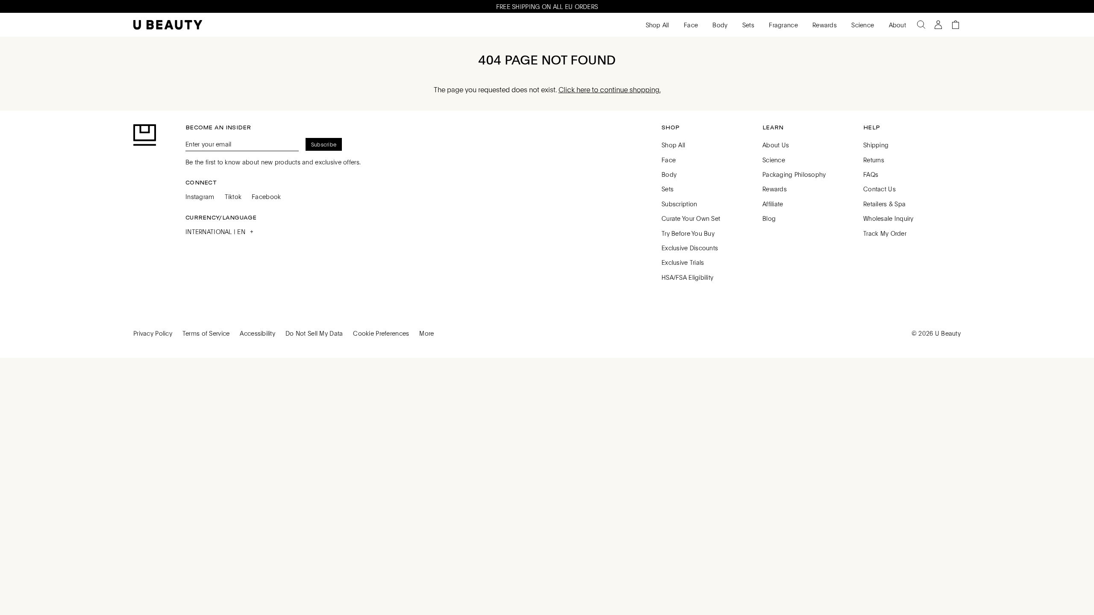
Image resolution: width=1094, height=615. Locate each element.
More (426, 333)
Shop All (656, 25)
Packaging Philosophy (794, 174)
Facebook (266, 196)
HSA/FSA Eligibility (687, 277)
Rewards (824, 25)
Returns (873, 160)
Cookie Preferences (381, 333)
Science (862, 25)
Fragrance (782, 25)
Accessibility (257, 333)
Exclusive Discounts (690, 248)
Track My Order (884, 233)
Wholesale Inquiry (888, 218)
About (896, 25)
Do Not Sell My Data (314, 333)
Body (719, 25)
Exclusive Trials (683, 262)
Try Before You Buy (688, 233)
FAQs (870, 174)
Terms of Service (205, 333)
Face (690, 25)
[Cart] (955, 25)
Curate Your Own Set (691, 218)
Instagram (200, 196)
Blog (769, 218)
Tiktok (233, 196)
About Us (775, 145)
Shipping (875, 145)
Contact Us (879, 189)
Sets (747, 25)
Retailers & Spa (884, 204)
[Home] (167, 25)
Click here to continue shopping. (610, 89)
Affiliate (772, 204)
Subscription (679, 204)
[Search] (921, 25)
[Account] (938, 25)
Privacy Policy (152, 333)
